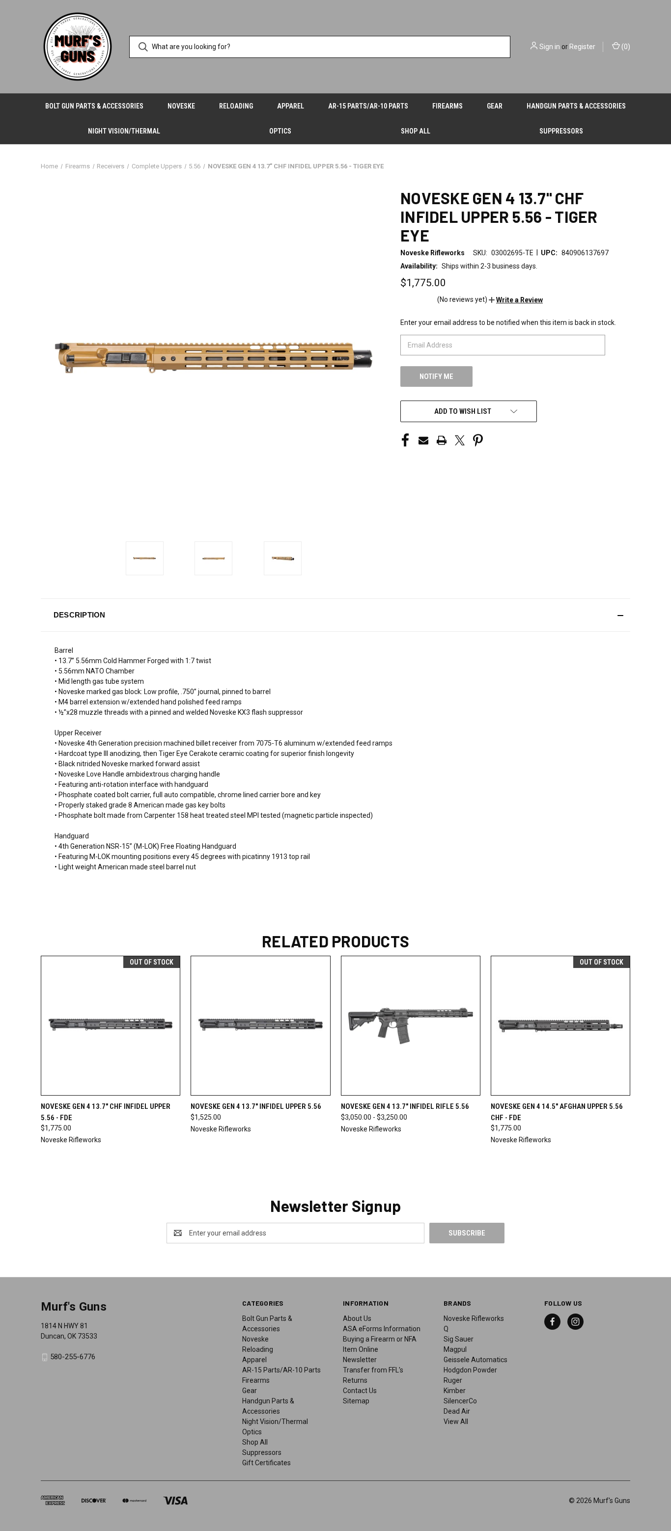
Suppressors (561, 131)
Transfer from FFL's (373, 1370)
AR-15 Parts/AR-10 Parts (368, 106)
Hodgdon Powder (470, 1370)
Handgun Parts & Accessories (576, 106)
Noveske (181, 106)
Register (582, 47)
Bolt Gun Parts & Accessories (94, 106)
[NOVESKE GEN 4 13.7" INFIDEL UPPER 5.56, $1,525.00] (260, 1026)
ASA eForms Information (381, 1329)
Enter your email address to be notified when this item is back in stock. (508, 322)
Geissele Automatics (475, 1360)
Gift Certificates (266, 1463)
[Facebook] (405, 440)
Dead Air (457, 1411)
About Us (357, 1318)
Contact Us (360, 1391)
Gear (495, 106)
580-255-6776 (72, 1356)
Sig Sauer (459, 1339)
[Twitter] (460, 440)
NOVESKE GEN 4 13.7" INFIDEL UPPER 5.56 (256, 1106)
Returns (355, 1380)
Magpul (455, 1349)
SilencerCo (460, 1401)
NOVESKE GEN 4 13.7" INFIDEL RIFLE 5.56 (405, 1106)
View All (456, 1421)
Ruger (453, 1380)
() (625, 47)
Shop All (415, 131)
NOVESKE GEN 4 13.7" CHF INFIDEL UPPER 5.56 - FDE (105, 1112)
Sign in (549, 47)
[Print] (442, 440)
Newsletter (360, 1360)
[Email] (423, 440)
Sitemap (356, 1401)
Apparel (290, 106)
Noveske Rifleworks (474, 1318)
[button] (516, 300)
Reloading (236, 106)
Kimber (455, 1391)
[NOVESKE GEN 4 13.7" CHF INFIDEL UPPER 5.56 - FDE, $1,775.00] (110, 1026)
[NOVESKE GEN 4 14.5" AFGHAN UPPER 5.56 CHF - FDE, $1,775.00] (560, 1026)
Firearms (447, 106)
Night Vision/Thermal (124, 131)
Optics (280, 131)
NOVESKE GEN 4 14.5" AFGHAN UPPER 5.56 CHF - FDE (557, 1112)
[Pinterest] (478, 440)
